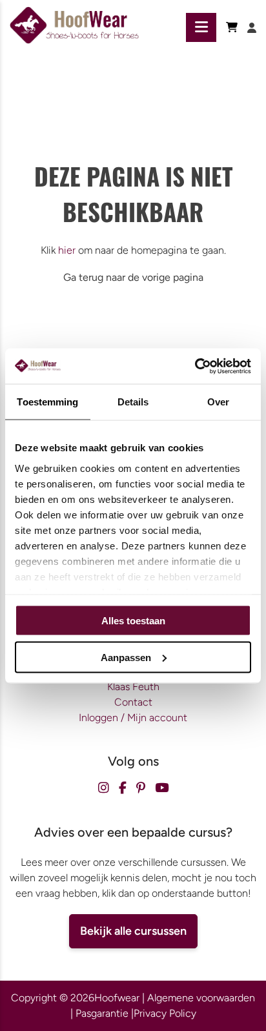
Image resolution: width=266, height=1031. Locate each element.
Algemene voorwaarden (201, 998)
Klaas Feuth (133, 686)
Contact (133, 702)
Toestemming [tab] (47, 401)
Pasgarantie (102, 1013)
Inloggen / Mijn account (133, 717)
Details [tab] (133, 401)
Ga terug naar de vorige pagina (133, 277)
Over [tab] (218, 401)
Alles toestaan (133, 620)
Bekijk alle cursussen (133, 931)
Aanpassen (126, 656)
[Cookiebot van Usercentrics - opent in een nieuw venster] (194, 366)
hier (67, 250)
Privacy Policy (165, 1013)
